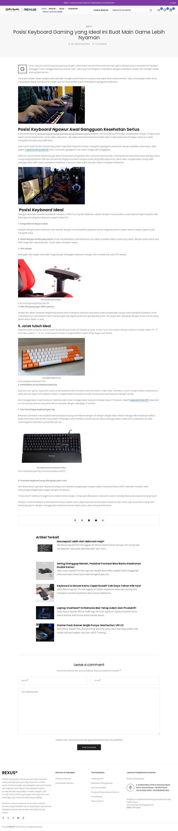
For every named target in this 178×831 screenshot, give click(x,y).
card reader (45, 785)
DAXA (44, 8)
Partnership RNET (98, 787)
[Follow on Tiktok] (23, 818)
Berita (89, 26)
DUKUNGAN (72, 8)
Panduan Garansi (63, 778)
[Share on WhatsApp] (103, 520)
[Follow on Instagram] (13, 818)
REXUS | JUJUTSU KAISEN (52, 12)
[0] (158, 10)
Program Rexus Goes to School (105, 792)
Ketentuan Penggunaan (102, 783)
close (5, 3)
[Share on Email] (96, 520)
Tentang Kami (97, 778)
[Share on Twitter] (82, 520)
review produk (22, 797)
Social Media (97, 796)
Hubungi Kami (97, 801)
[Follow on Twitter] (8, 818)
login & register (101, 10)
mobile (41, 782)
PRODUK (52, 8)
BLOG (62, 8)
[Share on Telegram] (89, 520)
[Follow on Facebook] (3, 818)
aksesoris (33, 782)
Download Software (64, 783)
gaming (24, 782)
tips (9, 797)
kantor (5, 785)
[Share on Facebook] (75, 520)
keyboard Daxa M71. (139, 400)
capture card (12, 788)
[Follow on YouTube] (18, 818)
